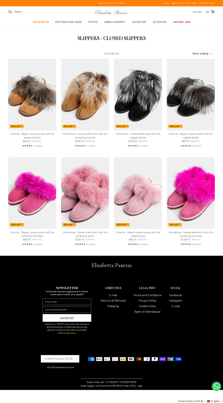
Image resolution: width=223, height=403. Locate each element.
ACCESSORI (160, 22)
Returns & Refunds (113, 300)
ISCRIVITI (67, 318)
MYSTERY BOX (207, 3)
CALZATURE (139, 22)
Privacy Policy (147, 300)
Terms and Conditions (147, 295)
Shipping (113, 306)
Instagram (175, 300)
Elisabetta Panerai (64, 367)
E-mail (113, 295)
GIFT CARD (191, 3)
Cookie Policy (147, 306)
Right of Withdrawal (147, 311)
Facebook (175, 295)
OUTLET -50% (182, 22)
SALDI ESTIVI (41, 22)
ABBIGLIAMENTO (114, 22)
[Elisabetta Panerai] (111, 12)
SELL (166, 3)
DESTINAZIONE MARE (68, 22)
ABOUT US (177, 3)
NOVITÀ (93, 22)
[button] (192, 401)
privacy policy (70, 333)
